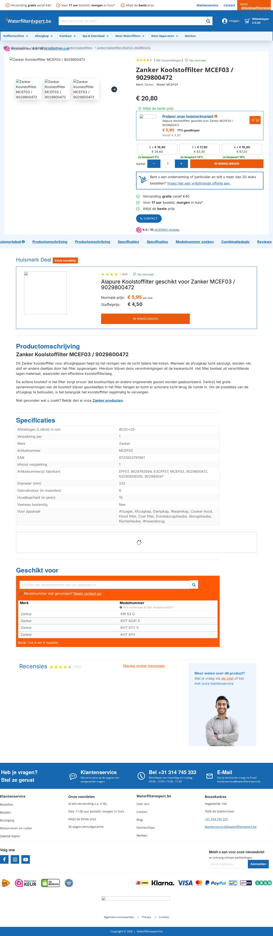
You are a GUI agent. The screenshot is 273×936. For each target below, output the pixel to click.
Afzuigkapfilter (19, 47)
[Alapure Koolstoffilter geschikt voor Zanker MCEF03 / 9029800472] (45, 293)
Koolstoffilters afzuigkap (47, 47)
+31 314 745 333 (216, 819)
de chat (227, 678)
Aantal (140, 164)
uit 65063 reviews (166, 229)
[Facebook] (4, 859)
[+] (181, 164)
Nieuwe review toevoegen (144, 666)
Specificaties (35, 420)
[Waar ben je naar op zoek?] (208, 21)
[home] (4, 47)
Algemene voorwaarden (119, 917)
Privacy (146, 917)
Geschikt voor (37, 570)
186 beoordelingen (168, 60)
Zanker (149, 84)
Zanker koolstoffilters (79, 47)
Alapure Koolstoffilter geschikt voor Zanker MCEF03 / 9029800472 (168, 285)
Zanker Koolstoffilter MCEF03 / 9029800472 (124, 47)
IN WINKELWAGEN (145, 318)
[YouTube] (25, 859)
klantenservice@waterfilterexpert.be (231, 827)
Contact (150, 218)
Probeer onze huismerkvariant (187, 116)
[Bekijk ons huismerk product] (148, 122)
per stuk (148, 297)
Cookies (164, 917)
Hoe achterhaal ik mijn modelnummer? (147, 607)
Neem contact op (87, 593)
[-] (154, 164)
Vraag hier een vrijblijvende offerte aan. (199, 183)
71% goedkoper (188, 130)
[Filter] (194, 584)
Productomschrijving (48, 346)
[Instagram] (15, 859)
